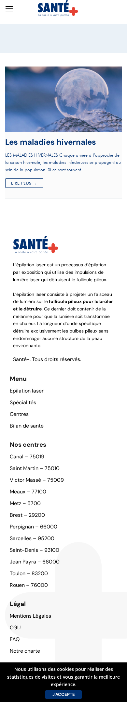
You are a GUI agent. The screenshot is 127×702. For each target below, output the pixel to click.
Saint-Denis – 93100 (34, 550)
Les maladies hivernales (50, 142)
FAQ (15, 639)
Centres (19, 414)
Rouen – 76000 (29, 585)
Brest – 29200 (27, 515)
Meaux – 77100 (28, 491)
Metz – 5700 (25, 503)
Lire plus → (24, 183)
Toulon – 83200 (29, 573)
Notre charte (25, 651)
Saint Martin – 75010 (35, 468)
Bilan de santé (27, 425)
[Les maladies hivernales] (63, 99)
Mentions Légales (30, 615)
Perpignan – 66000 (33, 526)
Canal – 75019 (27, 456)
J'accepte (63, 694)
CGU (15, 627)
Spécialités (23, 402)
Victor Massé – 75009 (37, 480)
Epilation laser (27, 390)
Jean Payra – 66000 (35, 561)
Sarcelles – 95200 (32, 538)
